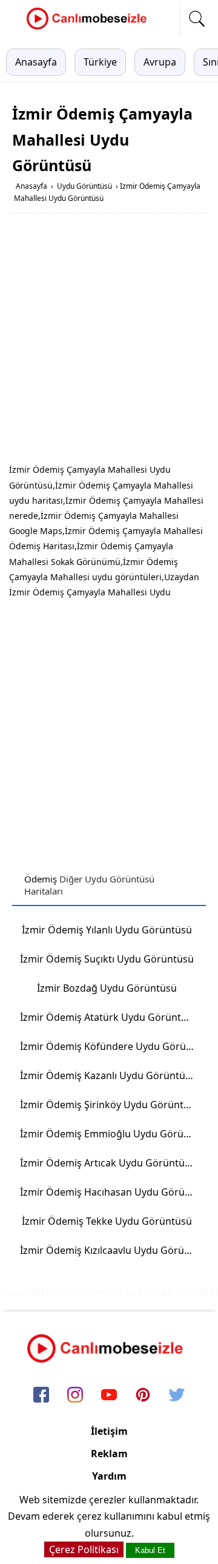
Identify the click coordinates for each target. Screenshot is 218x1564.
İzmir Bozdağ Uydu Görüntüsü (107, 988)
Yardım (109, 1476)
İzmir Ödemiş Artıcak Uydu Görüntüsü (108, 1163)
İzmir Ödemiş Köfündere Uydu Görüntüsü (111, 1046)
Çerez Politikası (84, 1549)
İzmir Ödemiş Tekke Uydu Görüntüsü (107, 1221)
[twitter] (177, 1395)
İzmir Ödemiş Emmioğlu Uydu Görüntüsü (111, 1133)
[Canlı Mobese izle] (89, 28)
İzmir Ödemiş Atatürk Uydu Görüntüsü (109, 1017)
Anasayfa (36, 62)
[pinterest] (143, 1395)
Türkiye (100, 62)
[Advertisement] (109, 340)
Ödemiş (40, 879)
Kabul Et (150, 1550)
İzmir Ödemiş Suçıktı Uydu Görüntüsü (107, 959)
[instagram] (75, 1395)
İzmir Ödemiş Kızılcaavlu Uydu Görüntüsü (111, 1250)
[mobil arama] (197, 19)
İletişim (109, 1431)
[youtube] (109, 1395)
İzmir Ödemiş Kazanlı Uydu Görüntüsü (108, 1075)
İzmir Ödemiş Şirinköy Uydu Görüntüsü (110, 1104)
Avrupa (160, 62)
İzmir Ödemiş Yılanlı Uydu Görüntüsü (107, 929)
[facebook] (41, 1395)
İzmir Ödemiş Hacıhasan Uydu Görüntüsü (111, 1192)
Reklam (109, 1453)
